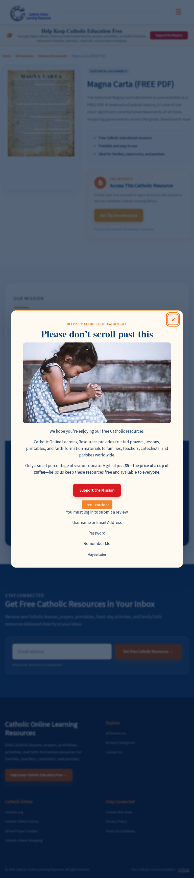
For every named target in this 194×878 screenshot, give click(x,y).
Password (97, 533)
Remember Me (97, 543)
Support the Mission (97, 490)
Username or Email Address (97, 522)
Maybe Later (97, 554)
